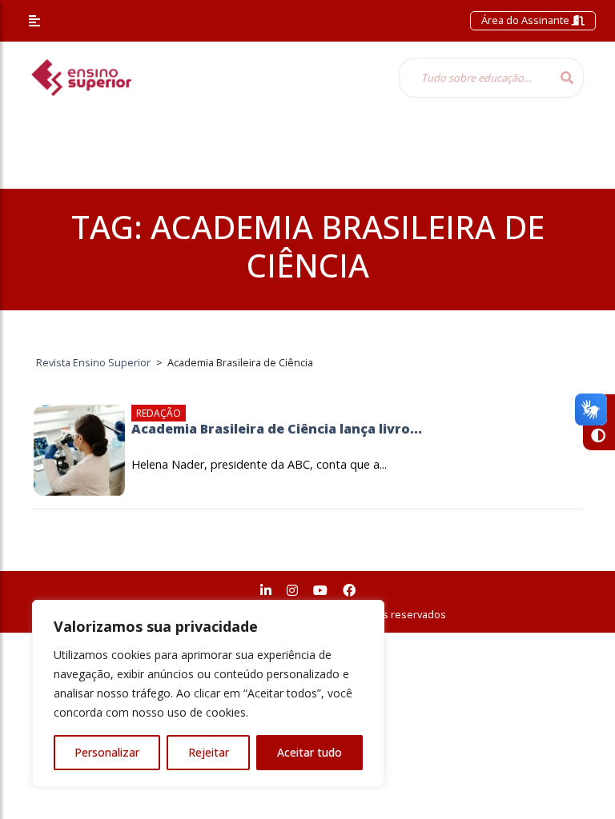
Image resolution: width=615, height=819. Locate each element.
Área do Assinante (526, 20)
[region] (208, 693)
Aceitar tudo (309, 752)
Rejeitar (208, 752)
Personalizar (106, 752)
